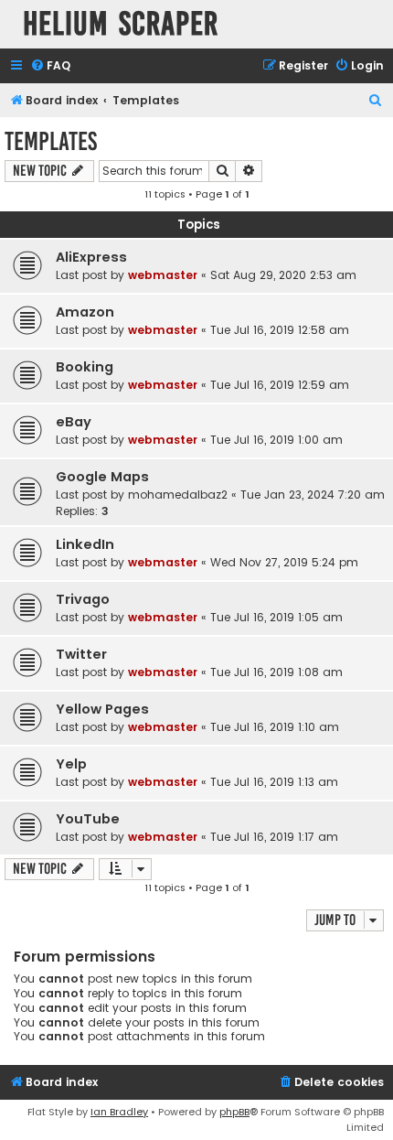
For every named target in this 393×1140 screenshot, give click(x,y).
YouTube (88, 819)
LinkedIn (85, 544)
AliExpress (91, 257)
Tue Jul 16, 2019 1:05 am (276, 617)
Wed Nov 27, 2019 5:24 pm (284, 562)
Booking (84, 367)
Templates (51, 141)
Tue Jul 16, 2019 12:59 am (279, 385)
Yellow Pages (102, 709)
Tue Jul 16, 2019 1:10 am (274, 727)
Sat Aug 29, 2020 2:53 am (283, 275)
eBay (73, 422)
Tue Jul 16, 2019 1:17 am (274, 836)
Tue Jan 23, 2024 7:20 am (312, 494)
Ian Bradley (119, 1111)
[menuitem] (50, 66)
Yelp (71, 764)
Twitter (81, 654)
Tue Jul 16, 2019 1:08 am (276, 672)
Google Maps (102, 477)
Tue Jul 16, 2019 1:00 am (276, 439)
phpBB (234, 1111)
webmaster (162, 275)
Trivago (83, 599)
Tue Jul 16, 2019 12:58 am (279, 330)
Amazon (85, 312)
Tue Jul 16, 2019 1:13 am (274, 782)
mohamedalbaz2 (178, 494)
